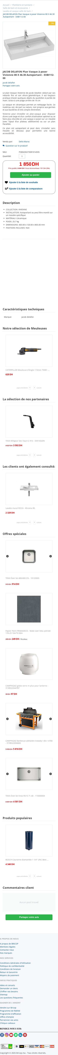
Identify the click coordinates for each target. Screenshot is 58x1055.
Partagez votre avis (11, 85)
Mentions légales (7, 946)
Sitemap (3, 994)
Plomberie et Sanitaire (22, 5)
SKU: (5, 152)
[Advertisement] (29, 270)
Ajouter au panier (30, 175)
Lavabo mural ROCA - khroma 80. (20, 508)
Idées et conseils (7, 985)
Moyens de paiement (9, 975)
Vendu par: (8, 141)
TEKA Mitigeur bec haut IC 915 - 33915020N (25, 441)
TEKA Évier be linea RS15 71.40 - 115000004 (25, 796)
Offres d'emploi (7, 1017)
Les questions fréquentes (11, 997)
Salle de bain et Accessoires (15, 8)
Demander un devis (9, 988)
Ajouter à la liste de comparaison (25, 189)
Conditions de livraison (10, 969)
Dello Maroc (24, 141)
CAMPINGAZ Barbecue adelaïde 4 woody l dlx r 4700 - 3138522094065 (29, 742)
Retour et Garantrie (9, 972)
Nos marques (6, 953)
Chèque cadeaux (7, 1023)
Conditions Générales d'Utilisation (15, 963)
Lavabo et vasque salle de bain (17, 11)
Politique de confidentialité (12, 966)
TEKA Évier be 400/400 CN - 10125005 (22, 578)
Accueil (6, 5)
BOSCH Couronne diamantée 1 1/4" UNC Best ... (27, 860)
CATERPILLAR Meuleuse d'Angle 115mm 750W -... (28, 370)
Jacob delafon (9, 82)
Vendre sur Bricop (8, 1007)
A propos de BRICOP (9, 943)
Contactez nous (7, 950)
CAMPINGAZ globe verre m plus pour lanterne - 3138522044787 (27, 687)
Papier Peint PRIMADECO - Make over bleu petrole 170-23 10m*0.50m (28, 632)
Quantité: (7, 156)
